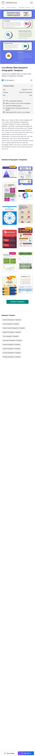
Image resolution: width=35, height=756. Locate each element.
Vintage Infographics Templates (12, 357)
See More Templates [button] (17, 302)
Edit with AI (27, 753)
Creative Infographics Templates (12, 319)
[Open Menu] (31, 3)
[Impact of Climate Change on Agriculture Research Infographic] (10, 262)
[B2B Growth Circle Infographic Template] (10, 215)
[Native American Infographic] (25, 237)
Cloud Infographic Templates (11, 324)
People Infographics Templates (11, 344)
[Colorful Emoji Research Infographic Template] (10, 286)
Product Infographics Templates (12, 352)
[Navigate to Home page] (9, 2)
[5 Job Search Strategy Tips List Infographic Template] (10, 239)
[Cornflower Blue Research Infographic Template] (25, 176)
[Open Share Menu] (31, 80)
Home (2, 7)
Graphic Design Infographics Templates (14, 328)
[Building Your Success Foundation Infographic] (10, 172)
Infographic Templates (24, 7)
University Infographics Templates (12, 340)
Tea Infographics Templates (10, 336)
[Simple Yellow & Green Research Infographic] (25, 261)
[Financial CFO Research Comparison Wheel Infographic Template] (25, 194)
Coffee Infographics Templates (11, 348)
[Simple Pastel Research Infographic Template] (25, 284)
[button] (9, 753)
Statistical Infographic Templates (12, 332)
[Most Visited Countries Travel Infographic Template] (25, 214)
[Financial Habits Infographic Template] (10, 192)
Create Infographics (11, 7)
